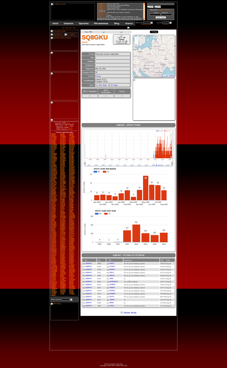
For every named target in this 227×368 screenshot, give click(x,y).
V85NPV (112, 287)
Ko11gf (98, 76)
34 (112, 85)
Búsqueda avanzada (146, 24)
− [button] (136, 42)
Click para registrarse (164, 10)
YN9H (111, 278)
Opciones (84, 23)
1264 (100, 85)
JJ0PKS (112, 299)
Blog (117, 23)
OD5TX (111, 263)
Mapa (68, 123)
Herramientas (101, 23)
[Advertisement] (190, 41)
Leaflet (166, 76)
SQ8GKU (89, 263)
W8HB (111, 302)
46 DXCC (66, 126)
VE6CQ (111, 275)
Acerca (129, 23)
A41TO (111, 296)
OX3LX (111, 305)
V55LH (111, 272)
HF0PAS (112, 290)
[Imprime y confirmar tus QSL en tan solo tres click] (65, 100)
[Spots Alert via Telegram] (65, 71)
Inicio (55, 23)
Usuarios (68, 23)
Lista (73, 123)
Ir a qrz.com (166, 24)
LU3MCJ (112, 266)
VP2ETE (112, 269)
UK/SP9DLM (113, 281)
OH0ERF (112, 284)
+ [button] (136, 38)
